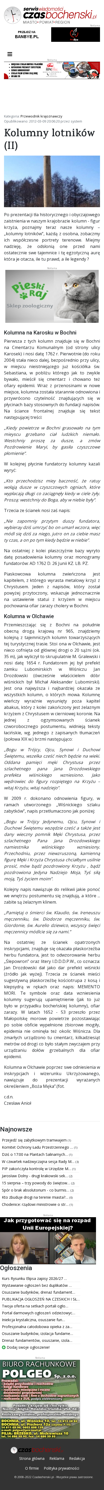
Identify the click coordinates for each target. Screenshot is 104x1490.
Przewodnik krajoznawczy (41, 116)
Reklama (56, 1458)
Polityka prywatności (61, 1468)
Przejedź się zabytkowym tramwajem (35, 1140)
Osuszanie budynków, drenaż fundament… (38, 1292)
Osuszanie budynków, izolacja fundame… (37, 1333)
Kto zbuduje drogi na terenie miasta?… (35, 1197)
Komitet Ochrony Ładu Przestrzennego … (38, 1147)
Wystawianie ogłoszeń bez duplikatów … (37, 1285)
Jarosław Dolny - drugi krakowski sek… (35, 1175)
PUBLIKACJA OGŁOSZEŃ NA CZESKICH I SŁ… (41, 1299)
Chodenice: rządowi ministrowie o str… (36, 1204)
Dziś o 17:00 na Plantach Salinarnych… (35, 1154)
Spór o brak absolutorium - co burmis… (36, 1190)
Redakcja (77, 1458)
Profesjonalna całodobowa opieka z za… (37, 1326)
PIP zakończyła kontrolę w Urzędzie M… (37, 1168)
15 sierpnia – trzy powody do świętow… (36, 1182)
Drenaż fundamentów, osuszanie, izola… (37, 1340)
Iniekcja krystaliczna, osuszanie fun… (33, 1319)
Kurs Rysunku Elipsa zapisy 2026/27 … (34, 1278)
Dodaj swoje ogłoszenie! (28, 1347)
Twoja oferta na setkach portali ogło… (35, 1305)
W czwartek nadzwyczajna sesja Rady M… (38, 1161)
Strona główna (32, 1458)
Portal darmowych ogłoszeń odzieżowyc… (38, 1312)
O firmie (32, 1468)
